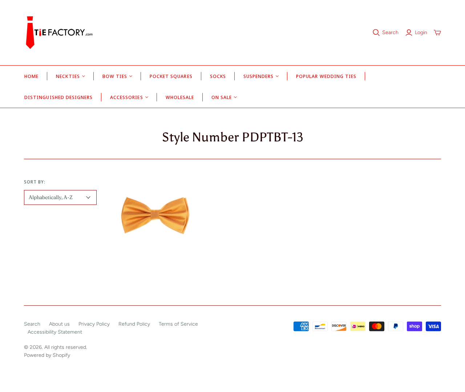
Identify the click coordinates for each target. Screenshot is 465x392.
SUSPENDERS (258, 76)
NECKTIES (68, 76)
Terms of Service (178, 324)
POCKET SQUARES (171, 76)
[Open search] (376, 32)
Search (390, 32)
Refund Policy (134, 324)
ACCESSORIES (126, 97)
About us (59, 324)
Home (31, 76)
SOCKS (218, 76)
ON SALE (221, 97)
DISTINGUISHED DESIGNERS (58, 97)
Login (421, 32)
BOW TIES (114, 76)
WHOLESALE (180, 97)
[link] (155, 214)
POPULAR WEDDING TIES (326, 76)
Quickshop (155, 263)
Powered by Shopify (47, 355)
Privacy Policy (94, 324)
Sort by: (34, 182)
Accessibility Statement (55, 332)
